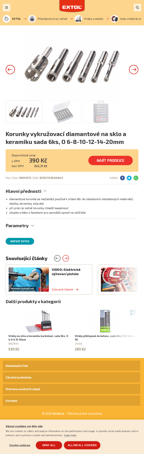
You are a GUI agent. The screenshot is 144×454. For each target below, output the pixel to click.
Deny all (49, 445)
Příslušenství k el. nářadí (52, 18)
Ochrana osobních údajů (23, 389)
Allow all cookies (82, 445)
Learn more (70, 435)
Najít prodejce (110, 160)
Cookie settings (19, 445)
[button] (10, 69)
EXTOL (16, 18)
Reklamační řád (17, 365)
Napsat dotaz (19, 241)
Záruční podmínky (19, 377)
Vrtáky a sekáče (93, 18)
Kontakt (11, 400)
